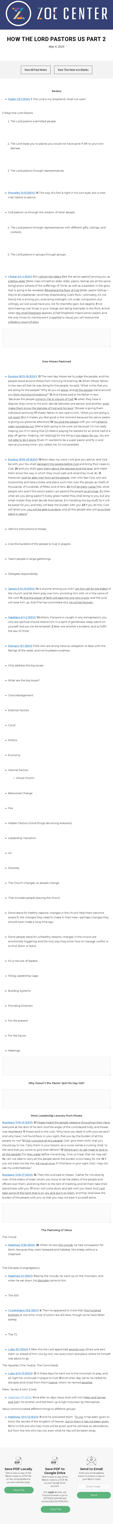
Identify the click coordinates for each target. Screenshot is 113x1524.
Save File (19, 1490)
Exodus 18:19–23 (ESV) (22, 459)
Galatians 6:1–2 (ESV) (21, 617)
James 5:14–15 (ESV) (21, 588)
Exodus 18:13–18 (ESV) (22, 376)
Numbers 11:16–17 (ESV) (17, 1174)
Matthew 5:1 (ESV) (20, 1275)
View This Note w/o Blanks (73, 69)
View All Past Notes (35, 69)
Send (94, 1495)
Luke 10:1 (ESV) (18, 1349)
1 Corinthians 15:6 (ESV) (23, 1310)
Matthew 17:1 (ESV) (19, 1397)
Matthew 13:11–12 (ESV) (23, 1416)
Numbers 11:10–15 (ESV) (17, 1122)
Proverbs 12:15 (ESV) (21, 192)
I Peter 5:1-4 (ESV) (20, 276)
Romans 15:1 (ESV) (20, 645)
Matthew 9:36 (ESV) (21, 1245)
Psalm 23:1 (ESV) (19, 99)
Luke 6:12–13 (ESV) (20, 1373)
